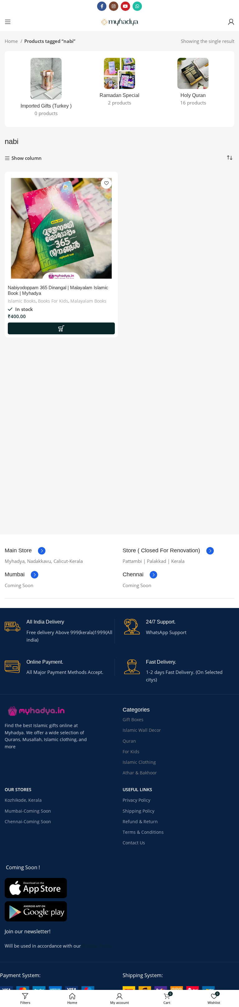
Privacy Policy (136, 800)
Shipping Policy (138, 811)
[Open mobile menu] (8, 22)
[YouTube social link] (125, 6)
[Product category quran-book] (193, 83)
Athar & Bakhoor (140, 773)
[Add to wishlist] (106, 183)
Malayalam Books (88, 301)
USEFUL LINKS (137, 789)
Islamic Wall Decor (142, 730)
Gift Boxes (133, 719)
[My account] (231, 22)
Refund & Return (140, 821)
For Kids (131, 751)
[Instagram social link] (113, 6)
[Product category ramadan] (119, 83)
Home (12, 41)
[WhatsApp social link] (137, 6)
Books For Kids (53, 301)
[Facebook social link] (101, 6)
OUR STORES (18, 789)
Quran (129, 741)
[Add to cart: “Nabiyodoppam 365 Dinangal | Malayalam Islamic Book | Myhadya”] (61, 328)
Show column (27, 158)
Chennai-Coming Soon (28, 821)
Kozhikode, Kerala (23, 800)
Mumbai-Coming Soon (28, 811)
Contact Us (134, 843)
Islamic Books (22, 301)
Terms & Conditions (143, 832)
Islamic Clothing (139, 762)
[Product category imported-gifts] (46, 89)
